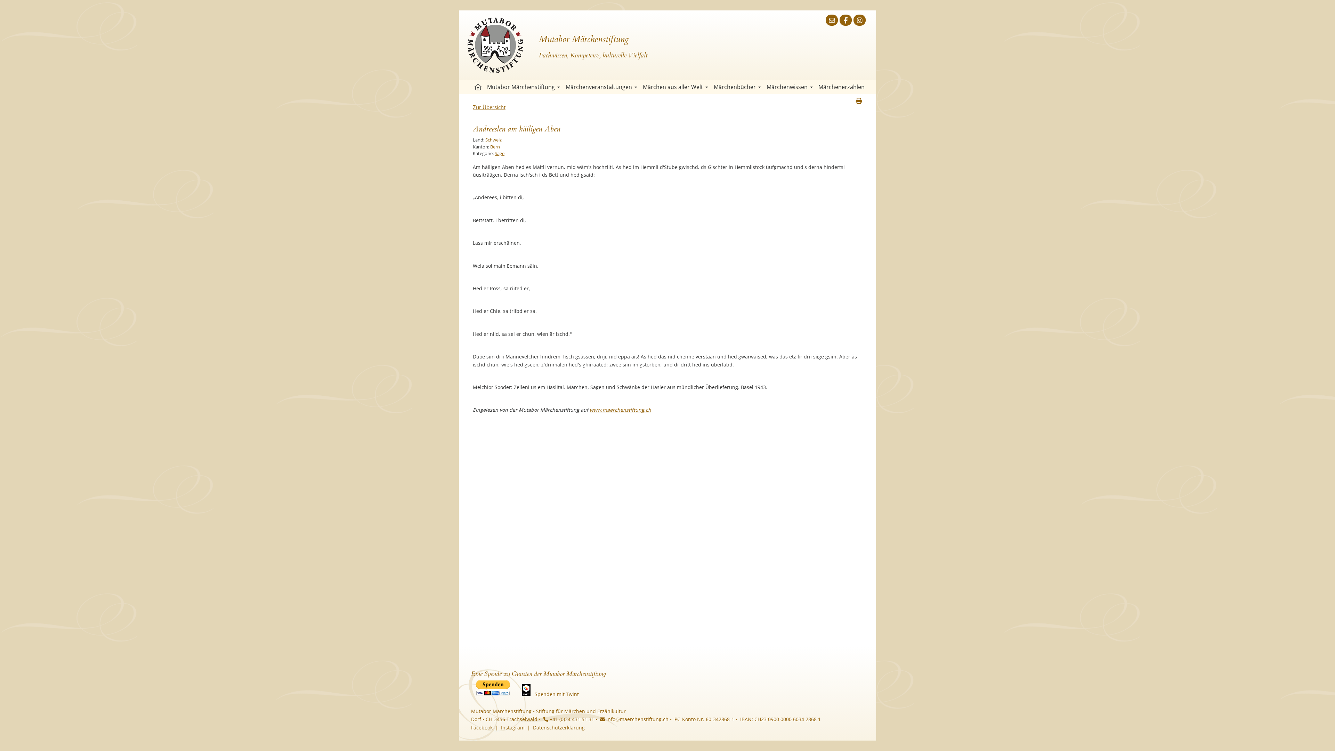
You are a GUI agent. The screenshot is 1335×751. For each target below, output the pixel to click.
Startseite (478, 87)
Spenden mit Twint (557, 694)
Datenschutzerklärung (559, 727)
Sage (499, 153)
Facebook (482, 727)
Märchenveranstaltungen (599, 87)
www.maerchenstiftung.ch (620, 409)
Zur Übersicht (489, 107)
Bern (495, 147)
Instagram (513, 727)
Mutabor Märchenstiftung (521, 87)
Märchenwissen (787, 87)
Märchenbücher (735, 87)
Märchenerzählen (841, 87)
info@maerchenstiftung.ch (637, 719)
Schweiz (493, 140)
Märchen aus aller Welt (673, 87)
